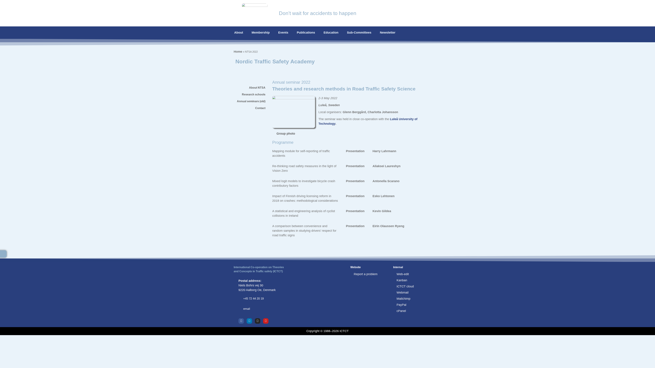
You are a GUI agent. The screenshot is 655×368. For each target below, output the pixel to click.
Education (331, 32)
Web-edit (403, 274)
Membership (261, 32)
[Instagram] (257, 321)
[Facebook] (241, 321)
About (238, 32)
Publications (306, 32)
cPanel (401, 311)
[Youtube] (265, 321)
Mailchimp (403, 298)
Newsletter (387, 32)
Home (238, 51)
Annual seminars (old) (251, 101)
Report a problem (365, 274)
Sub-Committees (359, 32)
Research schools (253, 94)
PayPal (401, 304)
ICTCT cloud (405, 286)
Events (283, 32)
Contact (260, 108)
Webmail (403, 292)
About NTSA (257, 87)
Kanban (402, 280)
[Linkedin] (249, 321)
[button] (421, 32)
